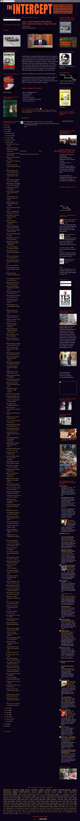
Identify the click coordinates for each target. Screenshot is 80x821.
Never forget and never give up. (68, 498)
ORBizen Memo (65, 630)
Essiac (63, 728)
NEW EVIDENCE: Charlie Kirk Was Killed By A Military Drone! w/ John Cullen (71, 569)
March (8, 716)
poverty (6, 813)
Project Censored (65, 647)
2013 (6, 127)
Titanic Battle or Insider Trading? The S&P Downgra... (11, 390)
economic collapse (21, 798)
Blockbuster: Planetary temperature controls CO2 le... (13, 598)
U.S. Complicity (65, 794)
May (7, 712)
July (7, 708)
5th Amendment (67, 811)
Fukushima (72, 799)
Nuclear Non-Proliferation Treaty (18, 806)
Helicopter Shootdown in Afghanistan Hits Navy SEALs (12, 531)
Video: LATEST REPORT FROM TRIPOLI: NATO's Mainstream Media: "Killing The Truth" (39, 23)
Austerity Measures (36, 801)
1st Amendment (43, 806)
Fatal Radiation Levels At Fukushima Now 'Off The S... (12, 700)
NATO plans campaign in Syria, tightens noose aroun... (12, 607)
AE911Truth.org (65, 533)
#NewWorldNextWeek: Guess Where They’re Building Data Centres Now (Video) (68, 622)
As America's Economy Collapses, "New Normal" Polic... (13, 433)
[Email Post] (40, 108)
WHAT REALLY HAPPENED (68, 737)
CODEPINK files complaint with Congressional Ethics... (12, 444)
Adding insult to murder (12, 510)
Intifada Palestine (65, 606)
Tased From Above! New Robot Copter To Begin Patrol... (12, 349)
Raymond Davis (23, 808)
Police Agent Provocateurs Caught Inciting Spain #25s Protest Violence (67, 540)
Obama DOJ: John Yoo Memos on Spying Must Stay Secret (12, 149)
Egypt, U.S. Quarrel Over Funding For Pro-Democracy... (12, 474)
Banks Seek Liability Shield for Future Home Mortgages (12, 458)
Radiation (54, 801)
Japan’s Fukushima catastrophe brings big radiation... (12, 643)
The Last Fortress (66, 710)
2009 (6, 726)
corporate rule (27, 792)
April (7, 714)
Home (40, 151)
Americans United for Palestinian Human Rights (68, 550)
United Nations (39, 799)
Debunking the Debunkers (68, 565)
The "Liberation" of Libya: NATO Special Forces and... (12, 176)
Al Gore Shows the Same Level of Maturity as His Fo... (12, 553)
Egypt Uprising (30, 810)
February (8, 719)
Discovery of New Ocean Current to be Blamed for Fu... (12, 339)
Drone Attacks (57, 799)
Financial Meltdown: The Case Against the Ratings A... (13, 306)
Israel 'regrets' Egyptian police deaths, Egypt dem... (12, 367)
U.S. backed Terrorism (45, 796)
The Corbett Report (66, 697)
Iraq (17, 803)
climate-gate (40, 798)
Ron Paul (25, 799)
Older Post (57, 151)
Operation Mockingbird (43, 111)
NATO (34, 111)
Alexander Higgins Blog (67, 537)
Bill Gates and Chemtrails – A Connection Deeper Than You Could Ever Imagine (71, 714)
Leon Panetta (53, 811)
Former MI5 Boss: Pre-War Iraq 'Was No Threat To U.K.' (12, 192)
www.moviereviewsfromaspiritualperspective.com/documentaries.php (68, 751)
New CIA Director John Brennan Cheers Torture (69, 261)
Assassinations (9, 799)
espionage (26, 805)
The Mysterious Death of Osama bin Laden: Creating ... (12, 577)
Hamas (19, 810)
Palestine (31, 794)
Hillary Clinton (10, 805)
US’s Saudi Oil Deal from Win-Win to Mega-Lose (71, 522)
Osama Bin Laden (48, 803)
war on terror (57, 798)
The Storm (63, 510)
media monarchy (65, 619)
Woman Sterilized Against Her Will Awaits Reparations (12, 439)
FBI (71, 801)
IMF (64, 801)
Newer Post (23, 151)
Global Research (26, 26)
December (9, 133)
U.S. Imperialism (47, 794)
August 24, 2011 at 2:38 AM (45, 121)
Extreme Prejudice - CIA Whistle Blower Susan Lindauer (12, 203)
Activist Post (64, 519)
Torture (6, 803)
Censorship (29, 110)
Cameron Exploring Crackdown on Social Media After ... (12, 501)
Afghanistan (26, 796)
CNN (34, 110)
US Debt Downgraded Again (13, 393)
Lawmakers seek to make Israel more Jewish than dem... (12, 648)
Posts (62, 282)
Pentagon (9, 810)
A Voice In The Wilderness (68, 509)
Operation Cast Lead (46, 810)
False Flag (50, 792)
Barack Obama (11, 790)
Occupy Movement (70, 808)
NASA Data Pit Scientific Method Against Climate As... (12, 624)
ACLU (20, 811)
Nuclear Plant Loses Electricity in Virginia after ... (13, 274)
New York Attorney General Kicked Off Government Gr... (12, 261)
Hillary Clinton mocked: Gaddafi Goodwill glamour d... (13, 252)
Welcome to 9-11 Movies (67, 487)
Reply (25, 126)
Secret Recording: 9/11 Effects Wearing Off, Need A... (13, 166)
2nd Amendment (9, 811)
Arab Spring (69, 806)
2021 (6, 125)
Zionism (7, 792)
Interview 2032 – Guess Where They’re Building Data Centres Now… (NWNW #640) (68, 700)
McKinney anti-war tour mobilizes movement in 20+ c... (12, 312)
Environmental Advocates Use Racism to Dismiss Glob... (12, 572)
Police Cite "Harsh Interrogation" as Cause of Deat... (13, 409)
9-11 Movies (64, 486)
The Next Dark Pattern (66, 649)
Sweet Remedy (65, 680)
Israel (48, 790)
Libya (50, 110)
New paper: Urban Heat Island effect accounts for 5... (13, 690)
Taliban (28, 811)
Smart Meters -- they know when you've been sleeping (12, 217)
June (7, 710)
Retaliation (40, 811)
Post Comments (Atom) (33, 154)
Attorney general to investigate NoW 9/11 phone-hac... (12, 222)
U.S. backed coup (66, 803)
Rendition (57, 806)
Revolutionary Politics (67, 658)
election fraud (9, 796)
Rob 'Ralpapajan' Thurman (31, 121)
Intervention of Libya (42, 110)
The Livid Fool (65, 726)
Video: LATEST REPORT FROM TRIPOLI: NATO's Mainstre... (12, 288)
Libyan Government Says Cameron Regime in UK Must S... (12, 518)
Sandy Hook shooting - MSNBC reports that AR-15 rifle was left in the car (67, 249)
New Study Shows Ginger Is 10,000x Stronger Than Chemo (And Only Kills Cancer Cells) (71, 684)
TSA (13, 813)
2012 (6, 129)
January (8, 721)
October (8, 137)
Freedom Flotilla (65, 805)
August (8, 142)
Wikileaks (70, 810)
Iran (20, 794)
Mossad (57, 808)
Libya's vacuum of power (12, 265)
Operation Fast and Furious (41, 808)
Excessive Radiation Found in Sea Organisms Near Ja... (12, 269)
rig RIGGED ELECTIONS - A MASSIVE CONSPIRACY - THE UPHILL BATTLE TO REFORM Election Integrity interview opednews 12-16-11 (67, 635)
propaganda (64, 790)
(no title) (60, 267)
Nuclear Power (29, 803)
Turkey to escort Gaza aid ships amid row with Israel (70, 221)
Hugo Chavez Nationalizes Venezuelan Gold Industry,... (12, 358)
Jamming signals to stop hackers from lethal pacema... (12, 301)
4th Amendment (8, 808)
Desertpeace (64, 580)
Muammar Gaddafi (15, 801)
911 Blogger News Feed (67, 497)
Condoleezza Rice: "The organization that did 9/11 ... (13, 536)
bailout (60, 810)
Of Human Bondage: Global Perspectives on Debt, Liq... (13, 506)
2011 (6, 131)
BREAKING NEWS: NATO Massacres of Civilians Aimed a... (12, 480)
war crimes (28, 112)
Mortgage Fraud (23, 813)
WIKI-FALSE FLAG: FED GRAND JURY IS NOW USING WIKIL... (12, 243)
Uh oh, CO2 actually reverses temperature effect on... (12, 633)
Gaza (70, 798)
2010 (6, 724)
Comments (64, 285)
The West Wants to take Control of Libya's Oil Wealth (12, 198)
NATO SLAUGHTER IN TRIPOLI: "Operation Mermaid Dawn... (11, 330)
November (9, 135)
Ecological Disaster (44, 805)
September (9, 140)
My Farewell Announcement (67, 668)
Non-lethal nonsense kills (12, 652)
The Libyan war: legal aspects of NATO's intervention (11, 325)
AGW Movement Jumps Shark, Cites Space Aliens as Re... (13, 384)
